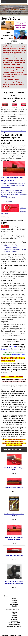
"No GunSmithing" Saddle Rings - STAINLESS (14, 468)
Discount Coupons (14, 624)
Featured (14, 600)
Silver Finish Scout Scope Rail (14, 555)
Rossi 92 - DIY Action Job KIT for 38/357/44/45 (14, 515)
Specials (14, 602)
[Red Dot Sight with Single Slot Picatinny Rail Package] (14, 530)
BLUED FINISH (8, 201)
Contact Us (14, 619)
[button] (25, 628)
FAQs (14, 614)
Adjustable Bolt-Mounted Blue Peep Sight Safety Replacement (14, 582)
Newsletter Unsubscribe (14, 626)
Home (14, 598)
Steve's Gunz (17, 635)
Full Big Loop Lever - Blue (11, 246)
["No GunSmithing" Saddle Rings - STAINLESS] (14, 459)
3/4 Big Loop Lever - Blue (11, 249)
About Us (14, 617)
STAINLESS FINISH (9, 198)
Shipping (14, 612)
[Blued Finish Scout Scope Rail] (14, 481)
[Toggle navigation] (4, 2)
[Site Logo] (14, 8)
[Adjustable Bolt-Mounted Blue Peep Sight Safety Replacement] (14, 571)
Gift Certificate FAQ (14, 623)
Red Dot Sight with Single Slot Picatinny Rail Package (14, 538)
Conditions (14, 615)
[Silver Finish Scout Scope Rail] (14, 550)
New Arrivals (14, 604)
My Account (14, 621)
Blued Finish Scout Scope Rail (14, 487)
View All (14, 606)
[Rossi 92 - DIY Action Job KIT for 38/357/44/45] (14, 503)
